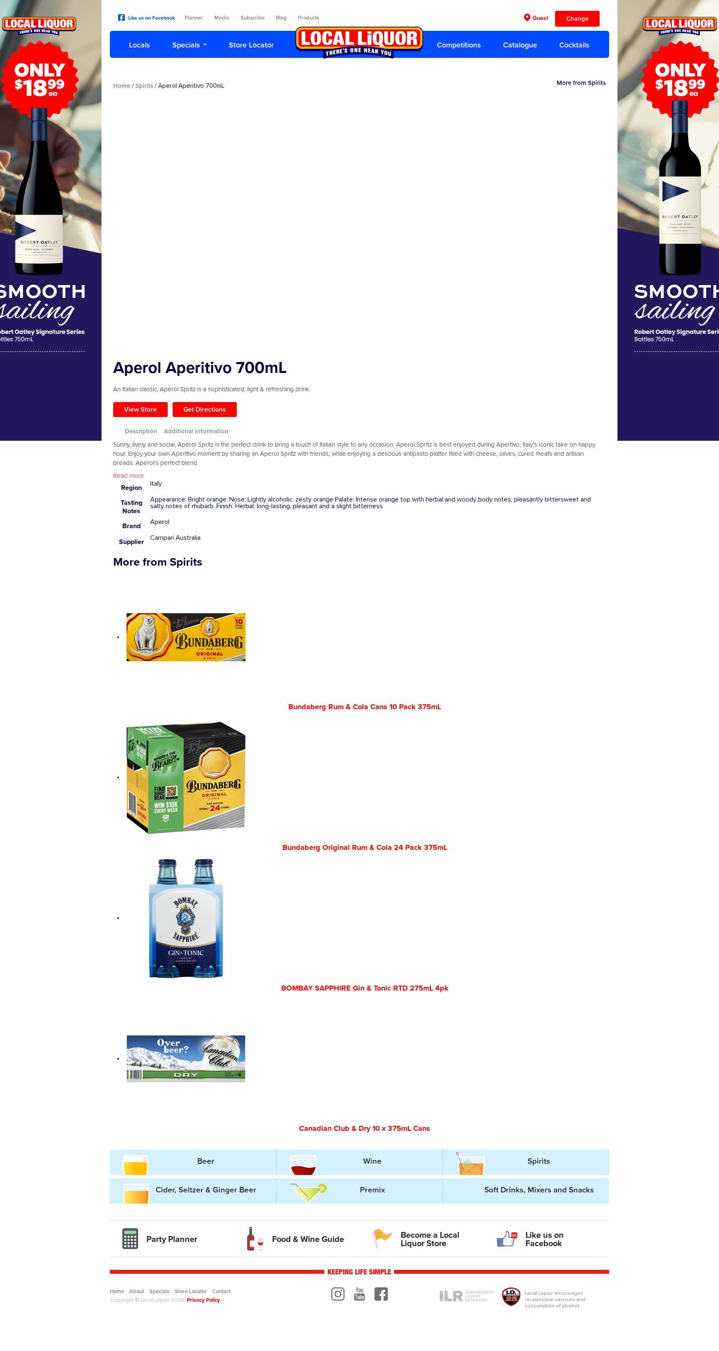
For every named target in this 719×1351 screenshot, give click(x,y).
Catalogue (520, 45)
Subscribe (252, 18)
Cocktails (574, 45)
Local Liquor (359, 43)
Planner (194, 18)
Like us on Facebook (151, 18)
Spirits (144, 85)
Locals (139, 45)
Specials (186, 45)
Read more (128, 475)
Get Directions (204, 409)
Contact (221, 1291)
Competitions (459, 45)
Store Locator (251, 45)
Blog (281, 18)
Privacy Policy (203, 1300)
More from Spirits (581, 83)
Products (308, 18)
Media (221, 18)
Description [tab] (141, 431)
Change (577, 18)
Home (121, 85)
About (136, 1291)
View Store (140, 409)
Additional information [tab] (196, 431)
